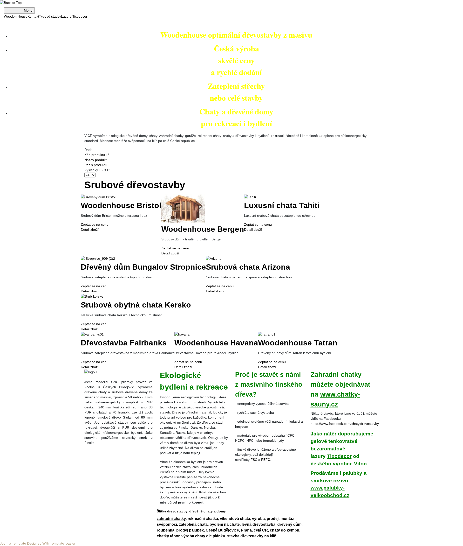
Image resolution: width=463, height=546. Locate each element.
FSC (254, 460)
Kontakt (33, 16)
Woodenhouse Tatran (297, 342)
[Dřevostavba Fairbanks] (92, 334)
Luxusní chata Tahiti (282, 205)
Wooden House (15, 16)
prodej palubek (190, 530)
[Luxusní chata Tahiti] (250, 197)
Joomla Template (13, 543)
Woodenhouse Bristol (121, 205)
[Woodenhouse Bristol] (98, 197)
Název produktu (96, 160)
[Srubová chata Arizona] (213, 258)
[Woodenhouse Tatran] (266, 334)
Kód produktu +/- (97, 155)
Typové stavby (50, 16)
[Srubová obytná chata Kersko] (92, 296)
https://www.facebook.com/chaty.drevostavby (345, 424)
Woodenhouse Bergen (202, 229)
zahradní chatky (171, 519)
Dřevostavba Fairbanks (124, 342)
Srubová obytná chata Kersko (136, 305)
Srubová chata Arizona (248, 267)
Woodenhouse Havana (216, 342)
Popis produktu (95, 165)
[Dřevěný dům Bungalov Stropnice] (98, 258)
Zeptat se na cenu (95, 224)
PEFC (265, 460)
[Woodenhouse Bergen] (183, 208)
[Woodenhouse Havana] (182, 334)
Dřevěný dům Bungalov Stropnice (143, 267)
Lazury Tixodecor (74, 16)
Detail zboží (90, 229)
